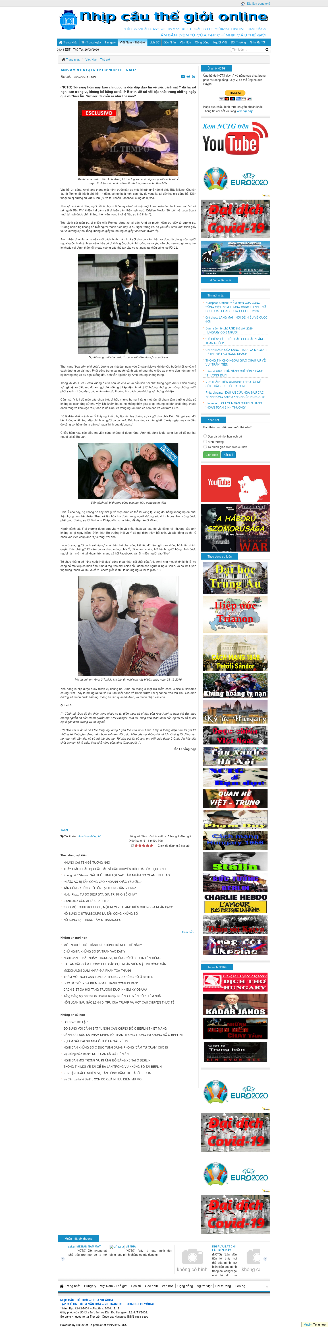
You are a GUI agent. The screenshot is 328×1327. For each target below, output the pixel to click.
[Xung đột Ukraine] (235, 945)
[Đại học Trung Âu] (235, 577)
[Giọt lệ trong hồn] (235, 1051)
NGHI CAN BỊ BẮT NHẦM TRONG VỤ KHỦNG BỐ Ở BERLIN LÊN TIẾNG (112, 958)
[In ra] (189, 76)
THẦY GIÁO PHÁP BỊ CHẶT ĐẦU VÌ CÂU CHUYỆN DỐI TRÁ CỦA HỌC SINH (115, 869)
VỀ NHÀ (90, 1246)
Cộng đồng (185, 1286)
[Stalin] (235, 861)
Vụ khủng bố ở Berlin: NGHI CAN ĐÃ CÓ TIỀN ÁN (96, 1054)
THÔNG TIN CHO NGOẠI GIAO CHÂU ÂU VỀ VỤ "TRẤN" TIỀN (236, 362)
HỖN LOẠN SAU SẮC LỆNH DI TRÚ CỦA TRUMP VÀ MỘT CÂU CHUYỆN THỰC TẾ (119, 1002)
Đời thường (223, 1286)
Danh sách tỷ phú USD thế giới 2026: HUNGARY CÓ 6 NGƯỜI (229, 330)
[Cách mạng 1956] (235, 840)
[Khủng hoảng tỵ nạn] (235, 685)
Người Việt (204, 1286)
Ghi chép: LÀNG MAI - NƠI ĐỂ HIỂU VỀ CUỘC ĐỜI (237, 319)
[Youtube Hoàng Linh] (235, 483)
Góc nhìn (151, 1286)
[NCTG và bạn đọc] (235, 777)
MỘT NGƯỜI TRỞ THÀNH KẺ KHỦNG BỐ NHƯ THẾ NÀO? (103, 945)
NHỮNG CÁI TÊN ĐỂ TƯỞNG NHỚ (87, 862)
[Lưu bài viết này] (194, 76)
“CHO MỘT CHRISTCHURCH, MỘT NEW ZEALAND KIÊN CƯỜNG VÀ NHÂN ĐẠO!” (118, 907)
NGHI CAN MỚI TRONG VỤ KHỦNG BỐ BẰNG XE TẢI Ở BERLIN (107, 1060)
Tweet (64, 830)
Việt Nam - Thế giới (113, 1286)
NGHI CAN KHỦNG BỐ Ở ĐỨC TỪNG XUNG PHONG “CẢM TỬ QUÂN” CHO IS (116, 1047)
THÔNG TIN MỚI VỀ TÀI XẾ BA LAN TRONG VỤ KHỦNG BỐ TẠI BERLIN (113, 1066)
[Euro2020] (235, 177)
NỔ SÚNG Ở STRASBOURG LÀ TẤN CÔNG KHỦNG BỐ (101, 913)
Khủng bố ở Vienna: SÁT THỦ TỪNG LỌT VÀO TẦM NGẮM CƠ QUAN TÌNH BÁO (117, 875)
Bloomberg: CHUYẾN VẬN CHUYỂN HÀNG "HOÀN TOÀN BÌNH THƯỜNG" (234, 405)
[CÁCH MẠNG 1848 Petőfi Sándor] (235, 652)
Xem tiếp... (189, 932)
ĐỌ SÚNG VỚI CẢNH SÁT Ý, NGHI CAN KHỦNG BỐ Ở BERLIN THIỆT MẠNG (115, 1028)
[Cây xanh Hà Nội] (235, 756)
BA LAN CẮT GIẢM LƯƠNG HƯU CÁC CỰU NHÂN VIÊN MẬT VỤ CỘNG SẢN (115, 964)
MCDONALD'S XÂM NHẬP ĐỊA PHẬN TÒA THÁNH (97, 970)
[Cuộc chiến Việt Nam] (235, 734)
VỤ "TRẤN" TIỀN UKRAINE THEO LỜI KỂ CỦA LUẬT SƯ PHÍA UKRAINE (233, 384)
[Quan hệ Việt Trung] (235, 798)
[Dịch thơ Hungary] (235, 981)
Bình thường (216, 442)
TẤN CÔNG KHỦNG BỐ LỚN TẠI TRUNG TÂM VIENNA (100, 888)
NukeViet (82, 1325)
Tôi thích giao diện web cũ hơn (227, 447)
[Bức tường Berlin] (235, 882)
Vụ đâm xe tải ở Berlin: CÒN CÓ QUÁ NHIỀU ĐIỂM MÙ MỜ (102, 1079)
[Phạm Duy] (235, 819)
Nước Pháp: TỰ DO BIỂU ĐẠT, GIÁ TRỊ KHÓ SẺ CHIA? (100, 894)
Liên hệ (240, 1286)
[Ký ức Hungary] (235, 711)
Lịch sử (136, 1286)
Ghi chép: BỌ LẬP (76, 1022)
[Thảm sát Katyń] (235, 924)
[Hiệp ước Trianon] (235, 614)
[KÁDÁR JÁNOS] (235, 1004)
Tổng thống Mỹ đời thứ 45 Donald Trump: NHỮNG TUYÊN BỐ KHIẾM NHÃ (112, 996)
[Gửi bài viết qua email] (183, 76)
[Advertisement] (128, 783)
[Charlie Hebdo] (235, 903)
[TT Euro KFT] (235, 257)
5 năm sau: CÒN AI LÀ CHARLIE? (86, 901)
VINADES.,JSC (117, 1325)
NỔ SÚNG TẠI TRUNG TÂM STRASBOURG (92, 920)
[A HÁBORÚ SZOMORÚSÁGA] (235, 527)
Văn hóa (168, 1286)
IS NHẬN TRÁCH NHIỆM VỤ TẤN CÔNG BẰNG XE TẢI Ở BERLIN (107, 1073)
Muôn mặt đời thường (78, 1238)
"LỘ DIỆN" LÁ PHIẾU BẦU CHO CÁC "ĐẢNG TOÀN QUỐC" (235, 341)
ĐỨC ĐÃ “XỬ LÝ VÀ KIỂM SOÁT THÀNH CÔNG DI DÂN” (101, 983)
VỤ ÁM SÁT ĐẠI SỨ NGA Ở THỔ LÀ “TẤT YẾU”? (96, 1041)
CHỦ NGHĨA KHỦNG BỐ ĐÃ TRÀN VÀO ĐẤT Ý (94, 951)
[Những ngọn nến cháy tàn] (235, 1028)
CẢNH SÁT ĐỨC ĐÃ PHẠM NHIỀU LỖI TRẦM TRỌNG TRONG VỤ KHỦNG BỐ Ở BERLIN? (123, 1035)
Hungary (90, 1286)
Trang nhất (72, 1286)
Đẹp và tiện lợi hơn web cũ (225, 436)
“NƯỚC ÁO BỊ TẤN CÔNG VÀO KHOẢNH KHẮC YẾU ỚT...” (102, 881)
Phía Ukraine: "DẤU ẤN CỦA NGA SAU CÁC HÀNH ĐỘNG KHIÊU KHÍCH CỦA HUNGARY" (236, 395)
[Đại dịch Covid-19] (235, 218)
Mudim (308, 1324)
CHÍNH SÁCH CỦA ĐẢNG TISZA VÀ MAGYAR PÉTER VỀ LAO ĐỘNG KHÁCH (236, 352)
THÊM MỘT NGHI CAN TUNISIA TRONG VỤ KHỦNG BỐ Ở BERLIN (108, 977)
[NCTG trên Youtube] (235, 138)
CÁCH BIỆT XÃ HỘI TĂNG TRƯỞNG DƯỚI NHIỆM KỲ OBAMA (105, 989)
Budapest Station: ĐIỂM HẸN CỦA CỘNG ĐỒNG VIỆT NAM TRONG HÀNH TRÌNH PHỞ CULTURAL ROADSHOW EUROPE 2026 (236, 307)
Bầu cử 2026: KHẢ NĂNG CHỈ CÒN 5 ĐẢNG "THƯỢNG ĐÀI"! (234, 373)
